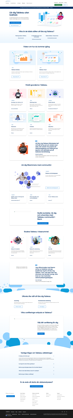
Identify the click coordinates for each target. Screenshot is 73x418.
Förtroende (12, 411)
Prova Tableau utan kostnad (15, 22)
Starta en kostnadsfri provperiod (36, 386)
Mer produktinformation (15, 25)
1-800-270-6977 (61, 2)
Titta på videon (15, 76)
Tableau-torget (34, 402)
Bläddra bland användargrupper (52, 187)
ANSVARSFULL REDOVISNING (25, 414)
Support (58, 393)
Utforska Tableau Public (15, 200)
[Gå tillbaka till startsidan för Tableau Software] (9, 1)
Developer (20, 411)
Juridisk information (8, 414)
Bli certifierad (41, 333)
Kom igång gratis (58, 4)
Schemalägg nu (42, 306)
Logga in (65, 2)
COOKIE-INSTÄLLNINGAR (33, 414)
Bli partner (47, 396)
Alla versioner (59, 399)
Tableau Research (22, 399)
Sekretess (19, 414)
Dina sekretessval (9, 415)
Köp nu (65, 4)
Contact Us (24, 411)
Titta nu (51, 7)
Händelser (33, 405)
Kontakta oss (56, 2)
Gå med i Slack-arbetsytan (43, 223)
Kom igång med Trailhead (52, 108)
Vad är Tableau (22, 393)
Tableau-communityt (35, 393)
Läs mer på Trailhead (14, 108)
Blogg (16, 411)
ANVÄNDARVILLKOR (14, 414)
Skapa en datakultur (23, 396)
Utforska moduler (18, 306)
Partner (47, 393)
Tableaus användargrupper (36, 396)
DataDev (33, 399)
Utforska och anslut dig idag (36, 39)
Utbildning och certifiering (61, 396)
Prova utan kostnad (10, 396)
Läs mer (31, 132)
